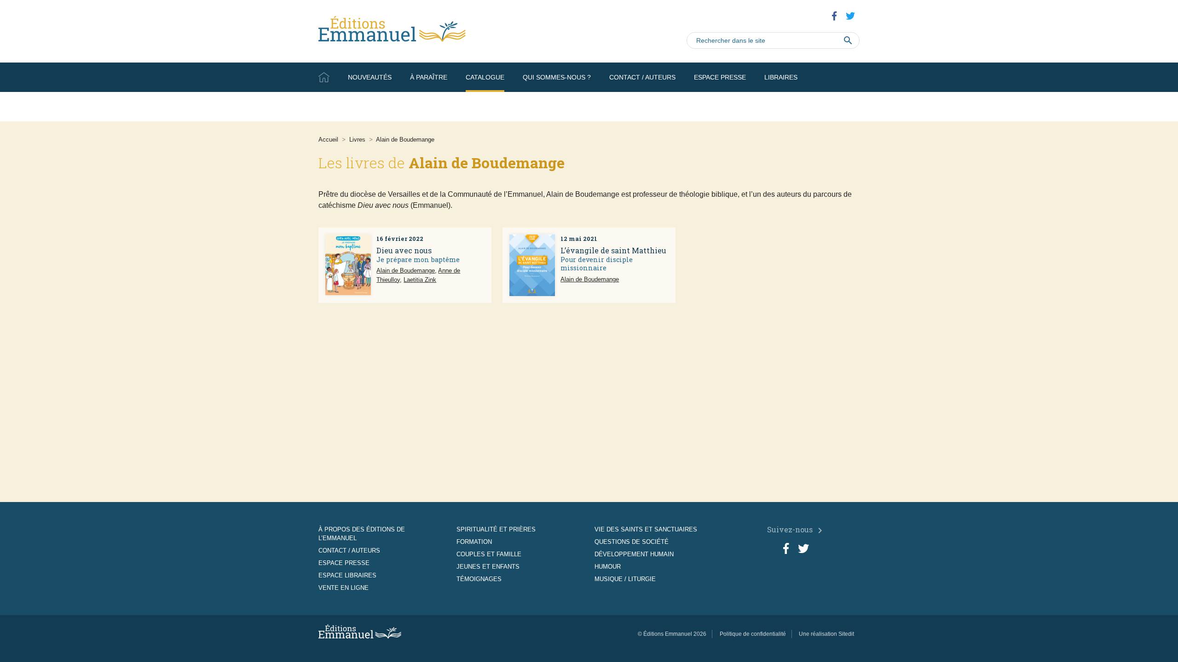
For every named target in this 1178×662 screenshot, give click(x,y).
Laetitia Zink (420, 279)
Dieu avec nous (404, 250)
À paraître (428, 77)
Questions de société (632, 541)
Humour (608, 566)
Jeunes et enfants (488, 566)
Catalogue (485, 77)
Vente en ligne (833, 106)
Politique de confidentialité (753, 634)
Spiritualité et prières (496, 529)
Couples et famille (488, 554)
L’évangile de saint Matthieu (613, 250)
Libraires (780, 77)
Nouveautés (370, 77)
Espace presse (720, 77)
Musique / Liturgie (625, 579)
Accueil (323, 77)
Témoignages (479, 579)
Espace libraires (347, 575)
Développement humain (634, 554)
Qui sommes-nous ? (557, 77)
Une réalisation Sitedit (826, 634)
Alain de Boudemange (405, 270)
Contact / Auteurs (642, 77)
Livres (357, 139)
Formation (474, 541)
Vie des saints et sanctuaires (646, 529)
